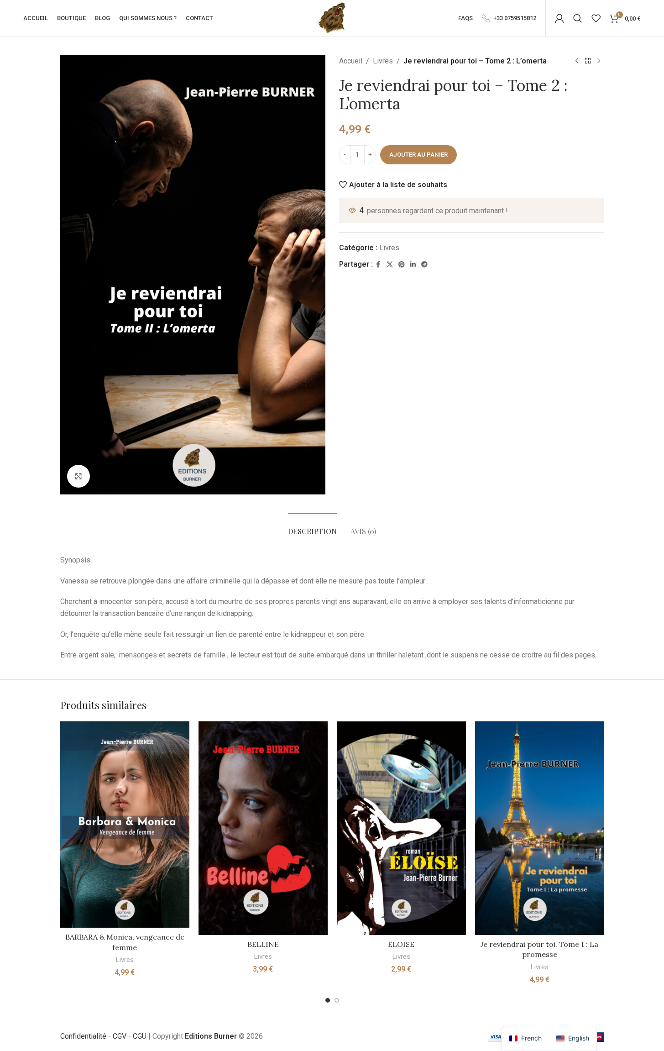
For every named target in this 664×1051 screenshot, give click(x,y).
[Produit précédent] (576, 61)
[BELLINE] (263, 828)
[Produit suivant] (598, 61)
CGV (119, 1036)
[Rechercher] (578, 18)
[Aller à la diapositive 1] (327, 1000)
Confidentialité (83, 1036)
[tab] (312, 527)
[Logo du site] (331, 17)
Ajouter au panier (418, 154)
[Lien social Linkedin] (413, 264)
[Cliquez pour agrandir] (78, 476)
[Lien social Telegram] (424, 264)
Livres (383, 61)
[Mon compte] (559, 18)
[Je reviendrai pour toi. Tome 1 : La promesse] (539, 828)
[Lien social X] (390, 264)
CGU (139, 1036)
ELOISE (401, 944)
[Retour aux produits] (587, 61)
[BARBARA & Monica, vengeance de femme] (124, 824)
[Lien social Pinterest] (402, 264)
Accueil (350, 61)
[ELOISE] (401, 828)
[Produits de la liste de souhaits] (596, 18)
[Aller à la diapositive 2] (337, 1000)
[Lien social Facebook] (378, 264)
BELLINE (263, 944)
